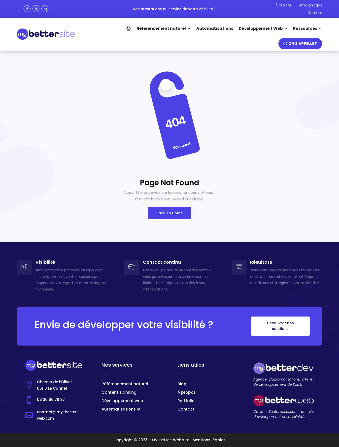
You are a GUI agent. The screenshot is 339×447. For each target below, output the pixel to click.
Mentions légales (209, 440)
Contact (186, 409)
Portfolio (186, 401)
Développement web (122, 401)
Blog (181, 384)
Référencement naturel (125, 384)
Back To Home (169, 213)
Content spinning (119, 392)
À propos (186, 392)
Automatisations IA (121, 409)
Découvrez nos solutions (280, 325)
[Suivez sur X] (36, 8)
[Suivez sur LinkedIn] (44, 8)
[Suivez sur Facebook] (27, 8)
